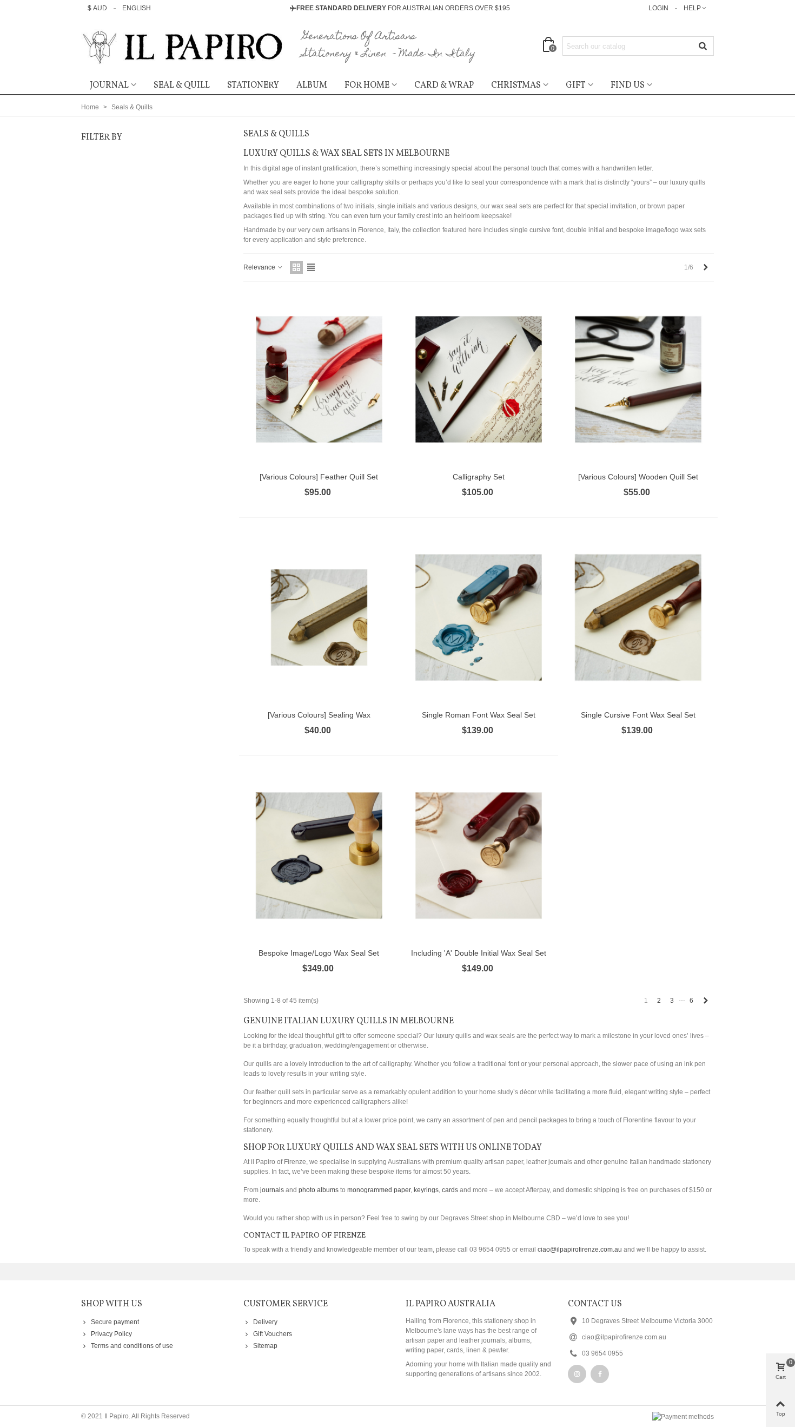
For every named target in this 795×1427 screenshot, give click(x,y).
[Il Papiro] (184, 46)
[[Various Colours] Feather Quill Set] (319, 379)
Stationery (253, 85)
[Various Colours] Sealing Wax (319, 715)
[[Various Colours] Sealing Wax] (319, 617)
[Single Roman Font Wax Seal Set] (478, 617)
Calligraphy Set (479, 476)
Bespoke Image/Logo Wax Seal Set (319, 953)
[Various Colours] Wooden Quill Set (638, 476)
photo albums (319, 1190)
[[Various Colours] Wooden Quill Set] (638, 379)
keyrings (426, 1190)
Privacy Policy (111, 1334)
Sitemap (265, 1346)
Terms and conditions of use (132, 1346)
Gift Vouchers (272, 1334)
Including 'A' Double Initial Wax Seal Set (478, 953)
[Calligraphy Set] (478, 379)
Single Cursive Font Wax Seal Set (638, 715)
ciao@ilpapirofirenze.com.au (580, 1249)
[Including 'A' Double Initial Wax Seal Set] (478, 855)
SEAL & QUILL (182, 85)
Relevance (260, 267)
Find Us (628, 85)
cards (450, 1190)
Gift (576, 85)
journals (272, 1190)
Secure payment (115, 1322)
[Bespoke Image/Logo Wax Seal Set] (319, 855)
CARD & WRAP (444, 85)
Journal (109, 85)
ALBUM (311, 85)
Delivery (265, 1322)
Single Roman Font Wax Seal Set (478, 715)
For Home (367, 85)
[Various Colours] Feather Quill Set (319, 476)
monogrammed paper (378, 1190)
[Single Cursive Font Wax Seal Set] (638, 617)
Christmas (516, 85)
